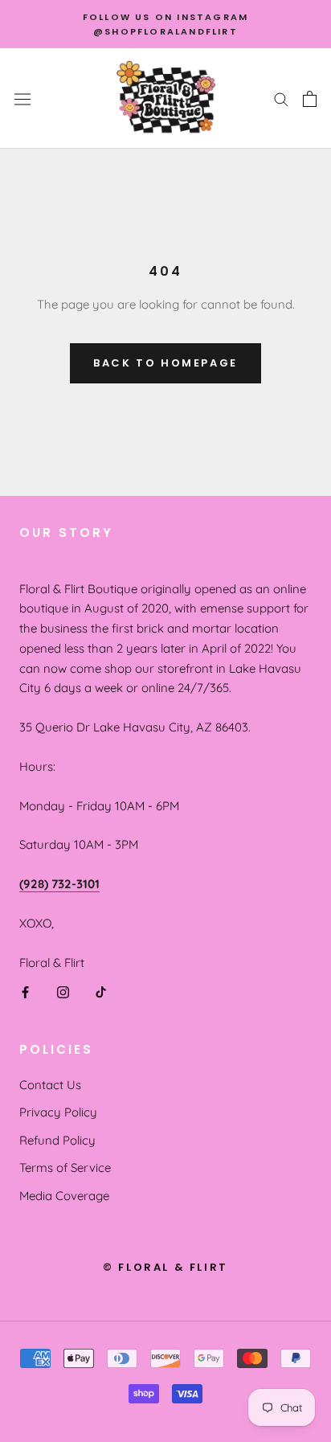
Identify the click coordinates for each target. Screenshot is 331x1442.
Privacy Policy (58, 1112)
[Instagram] (63, 991)
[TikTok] (101, 991)
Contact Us (50, 1084)
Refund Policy (57, 1140)
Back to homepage (165, 363)
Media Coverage (64, 1195)
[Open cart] (310, 99)
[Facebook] (25, 991)
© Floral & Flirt (165, 1267)
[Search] (281, 99)
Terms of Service (65, 1167)
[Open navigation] (22, 98)
